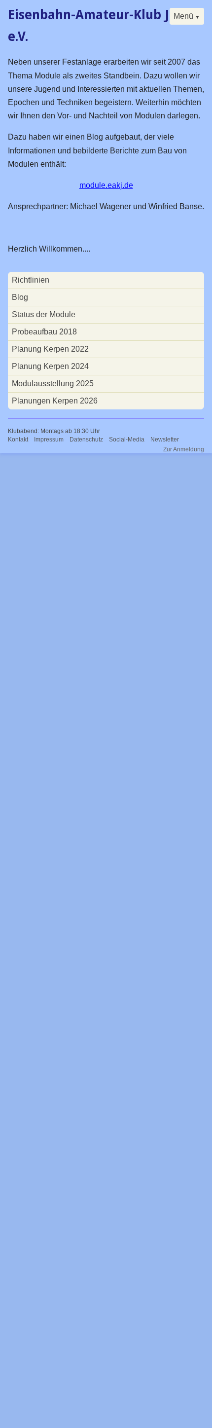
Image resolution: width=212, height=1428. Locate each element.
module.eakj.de (106, 185)
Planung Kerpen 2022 (50, 349)
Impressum (49, 439)
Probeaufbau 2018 (44, 332)
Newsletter (164, 439)
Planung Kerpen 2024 (50, 366)
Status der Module (43, 314)
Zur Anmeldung (183, 449)
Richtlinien (30, 280)
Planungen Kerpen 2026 (55, 401)
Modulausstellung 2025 (53, 383)
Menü (183, 16)
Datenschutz (86, 439)
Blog (20, 297)
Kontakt (18, 439)
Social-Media (126, 439)
